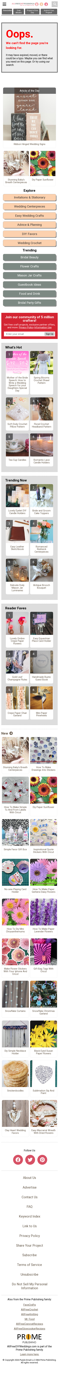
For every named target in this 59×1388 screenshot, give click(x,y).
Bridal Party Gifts (29, 303)
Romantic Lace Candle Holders (42, 461)
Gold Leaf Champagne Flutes (17, 678)
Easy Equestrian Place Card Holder (41, 640)
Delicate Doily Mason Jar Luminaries (17, 588)
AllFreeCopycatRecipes (29, 1323)
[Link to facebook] (18, 1160)
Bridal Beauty (29, 257)
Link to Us (29, 1226)
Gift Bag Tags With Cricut (43, 970)
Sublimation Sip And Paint (43, 1092)
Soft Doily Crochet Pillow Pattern (17, 425)
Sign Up (49, 334)
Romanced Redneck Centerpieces (42, 549)
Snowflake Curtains (15, 1011)
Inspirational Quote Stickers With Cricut (43, 851)
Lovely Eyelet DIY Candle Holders (17, 512)
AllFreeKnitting (29, 1314)
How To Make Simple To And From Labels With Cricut (15, 810)
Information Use (43, 327)
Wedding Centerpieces (29, 206)
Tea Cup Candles (17, 460)
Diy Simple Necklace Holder (15, 1052)
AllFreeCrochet (29, 1309)
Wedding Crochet (29, 243)
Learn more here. (29, 1354)
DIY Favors (29, 234)
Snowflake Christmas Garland (43, 1012)
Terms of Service (29, 1265)
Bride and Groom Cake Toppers (41, 512)
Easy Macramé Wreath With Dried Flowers (43, 1131)
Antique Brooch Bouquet (41, 586)
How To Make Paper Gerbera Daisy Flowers (43, 890)
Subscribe (29, 1255)
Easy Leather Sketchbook (17, 548)
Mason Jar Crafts (29, 275)
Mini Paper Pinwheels (41, 714)
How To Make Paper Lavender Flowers (43, 930)
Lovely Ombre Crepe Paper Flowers (17, 641)
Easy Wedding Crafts (29, 216)
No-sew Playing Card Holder (15, 890)
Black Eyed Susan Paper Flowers (43, 1052)
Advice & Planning (29, 225)
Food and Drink (29, 294)
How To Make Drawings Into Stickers (43, 768)
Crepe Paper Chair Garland (17, 714)
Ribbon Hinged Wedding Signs (29, 144)
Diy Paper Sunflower (42, 180)
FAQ (29, 1207)
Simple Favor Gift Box (15, 849)
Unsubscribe (29, 1274)
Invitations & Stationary (29, 197)
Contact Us (30, 1197)
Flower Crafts (29, 266)
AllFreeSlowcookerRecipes (29, 1328)
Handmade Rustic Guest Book (41, 678)
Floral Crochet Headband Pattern (41, 425)
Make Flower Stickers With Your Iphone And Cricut (15, 971)
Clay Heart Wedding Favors (15, 1131)
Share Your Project (29, 1245)
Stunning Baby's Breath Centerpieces (16, 181)
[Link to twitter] (30, 1160)
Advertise (30, 1187)
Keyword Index (29, 1216)
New (4, 733)
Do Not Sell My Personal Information (29, 1286)
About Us (29, 1178)
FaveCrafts (29, 1304)
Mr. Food (30, 1319)
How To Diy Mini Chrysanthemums (15, 930)
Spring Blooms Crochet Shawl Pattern (41, 380)
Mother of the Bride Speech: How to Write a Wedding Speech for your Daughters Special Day (17, 384)
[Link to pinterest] (42, 1160)
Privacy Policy (26, 327)
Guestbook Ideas (29, 284)
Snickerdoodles (15, 1091)
